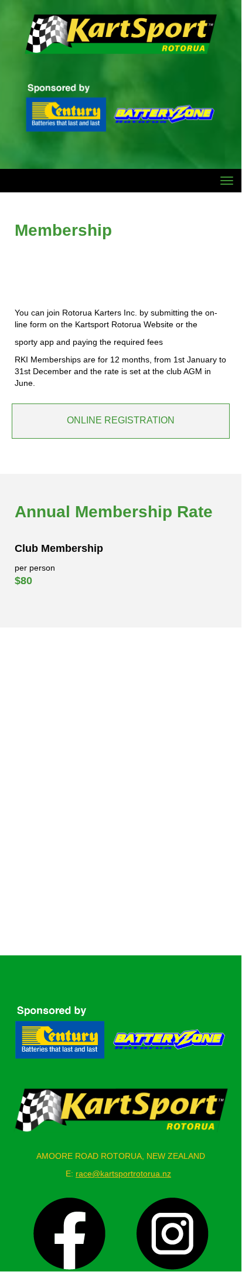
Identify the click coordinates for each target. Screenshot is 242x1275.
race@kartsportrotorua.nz (123, 1173)
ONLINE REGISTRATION (121, 420)
